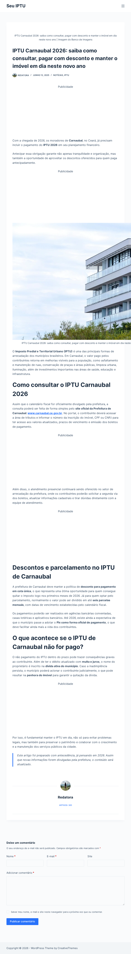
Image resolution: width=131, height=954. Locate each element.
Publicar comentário (22, 921)
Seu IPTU (15, 5)
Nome (11, 856)
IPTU (66, 75)
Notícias (58, 75)
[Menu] (123, 6)
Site (90, 856)
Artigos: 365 (65, 805)
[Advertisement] (66, 113)
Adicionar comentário (20, 872)
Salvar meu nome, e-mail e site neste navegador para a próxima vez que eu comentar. (57, 911)
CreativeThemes (68, 948)
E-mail (51, 856)
